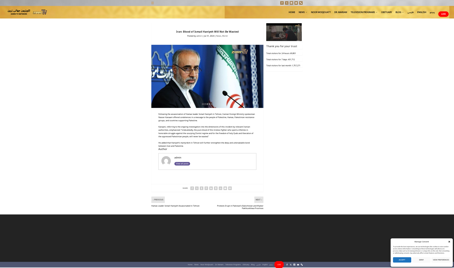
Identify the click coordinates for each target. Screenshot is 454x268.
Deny (421, 260)
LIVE (443, 14)
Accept (402, 260)
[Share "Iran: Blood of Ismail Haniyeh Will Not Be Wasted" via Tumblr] (201, 188)
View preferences (441, 260)
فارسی (410, 13)
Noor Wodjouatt (321, 13)
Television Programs (363, 13)
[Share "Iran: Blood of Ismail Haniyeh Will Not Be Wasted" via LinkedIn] (211, 188)
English (421, 13)
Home (292, 13)
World (224, 36)
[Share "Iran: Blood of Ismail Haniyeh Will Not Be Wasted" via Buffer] (215, 188)
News (302, 13)
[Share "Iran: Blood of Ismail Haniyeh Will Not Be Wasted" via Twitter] (196, 188)
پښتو (432, 13)
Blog (398, 13)
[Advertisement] (175, 238)
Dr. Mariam (340, 13)
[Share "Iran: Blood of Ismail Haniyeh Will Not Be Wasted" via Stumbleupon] (220, 188)
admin (199, 36)
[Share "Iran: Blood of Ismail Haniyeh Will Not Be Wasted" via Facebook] (192, 188)
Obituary (386, 13)
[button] (449, 242)
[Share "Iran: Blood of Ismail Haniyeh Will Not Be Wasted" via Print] (230, 188)
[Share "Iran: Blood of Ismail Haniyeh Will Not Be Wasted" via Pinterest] (206, 188)
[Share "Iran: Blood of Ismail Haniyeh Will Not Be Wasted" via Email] (225, 188)
